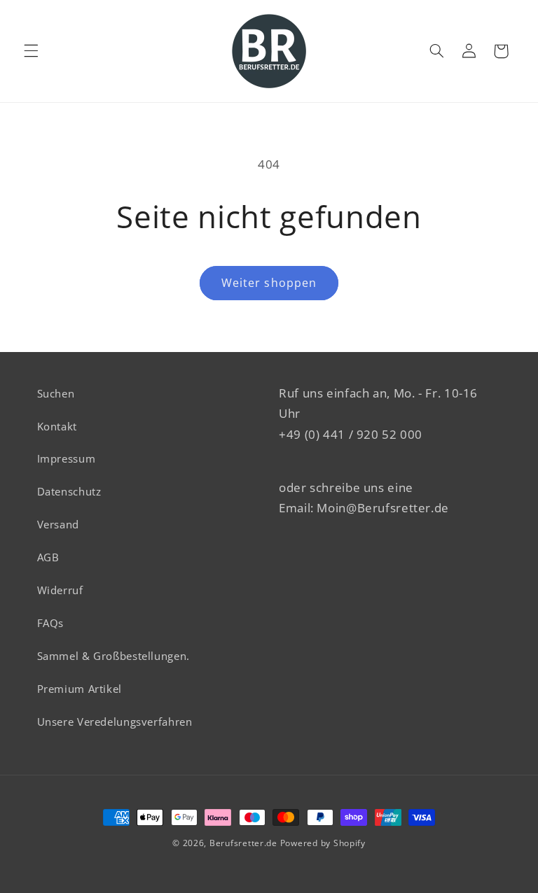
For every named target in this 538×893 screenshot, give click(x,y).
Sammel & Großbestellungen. (113, 656)
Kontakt (57, 426)
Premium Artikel (79, 689)
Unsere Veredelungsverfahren (115, 722)
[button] (31, 51)
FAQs (50, 623)
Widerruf (60, 590)
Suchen (56, 393)
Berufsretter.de (243, 843)
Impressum (66, 458)
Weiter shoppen (269, 282)
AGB (48, 557)
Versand (58, 524)
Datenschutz (69, 491)
